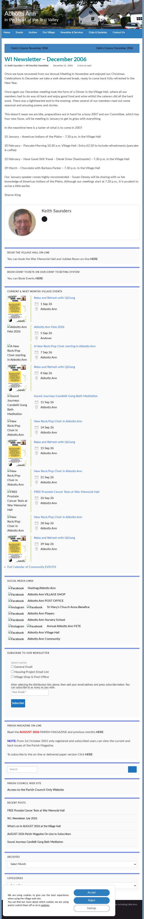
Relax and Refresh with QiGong (54, 297)
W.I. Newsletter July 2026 (22, 818)
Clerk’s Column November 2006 (29, 48)
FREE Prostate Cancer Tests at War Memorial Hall (66, 491)
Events (20, 32)
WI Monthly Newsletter (37, 65)
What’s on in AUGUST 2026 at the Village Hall (34, 826)
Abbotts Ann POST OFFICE (44, 600)
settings (45, 905)
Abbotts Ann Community (42, 638)
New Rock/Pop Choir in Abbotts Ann (58, 421)
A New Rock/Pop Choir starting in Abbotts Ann (65, 346)
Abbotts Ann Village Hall (42, 632)
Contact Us (119, 32)
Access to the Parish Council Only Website (35, 789)
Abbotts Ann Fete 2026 (49, 327)
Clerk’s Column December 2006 (114, 48)
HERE (94, 259)
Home (7, 32)
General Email (23, 666)
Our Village (49, 32)
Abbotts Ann (20, 14)
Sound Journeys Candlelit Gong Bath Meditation (66, 396)
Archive (33, 32)
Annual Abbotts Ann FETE (62, 626)
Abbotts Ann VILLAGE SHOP (45, 594)
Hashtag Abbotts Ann (40, 588)
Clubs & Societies (98, 32)
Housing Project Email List (31, 671)
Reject (91, 900)
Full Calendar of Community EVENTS (31, 566)
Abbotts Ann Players (39, 613)
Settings (91, 908)
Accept (92, 892)
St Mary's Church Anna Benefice (66, 607)
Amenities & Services (72, 32)
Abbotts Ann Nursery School (45, 619)
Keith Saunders (15, 65)
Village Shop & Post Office (31, 676)
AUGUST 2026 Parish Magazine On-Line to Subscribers (39, 834)
